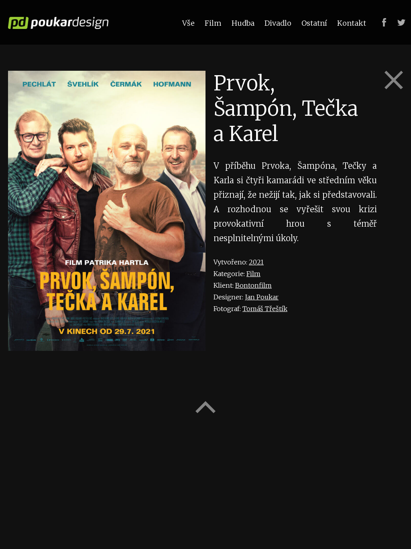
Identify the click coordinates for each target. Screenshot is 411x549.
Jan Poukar (262, 297)
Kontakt (351, 23)
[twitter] (401, 22)
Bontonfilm (253, 285)
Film (253, 274)
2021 (256, 262)
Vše (188, 23)
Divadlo (278, 23)
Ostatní (314, 23)
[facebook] (384, 22)
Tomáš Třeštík (264, 309)
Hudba (243, 23)
